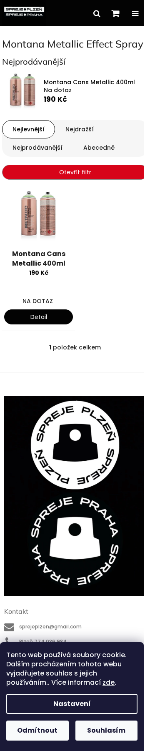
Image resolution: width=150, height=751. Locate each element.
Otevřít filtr (75, 172)
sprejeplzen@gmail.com (50, 626)
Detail (38, 317)
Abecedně (99, 147)
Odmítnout (37, 730)
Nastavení (72, 703)
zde (108, 682)
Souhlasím (106, 730)
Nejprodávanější (37, 147)
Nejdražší (79, 129)
